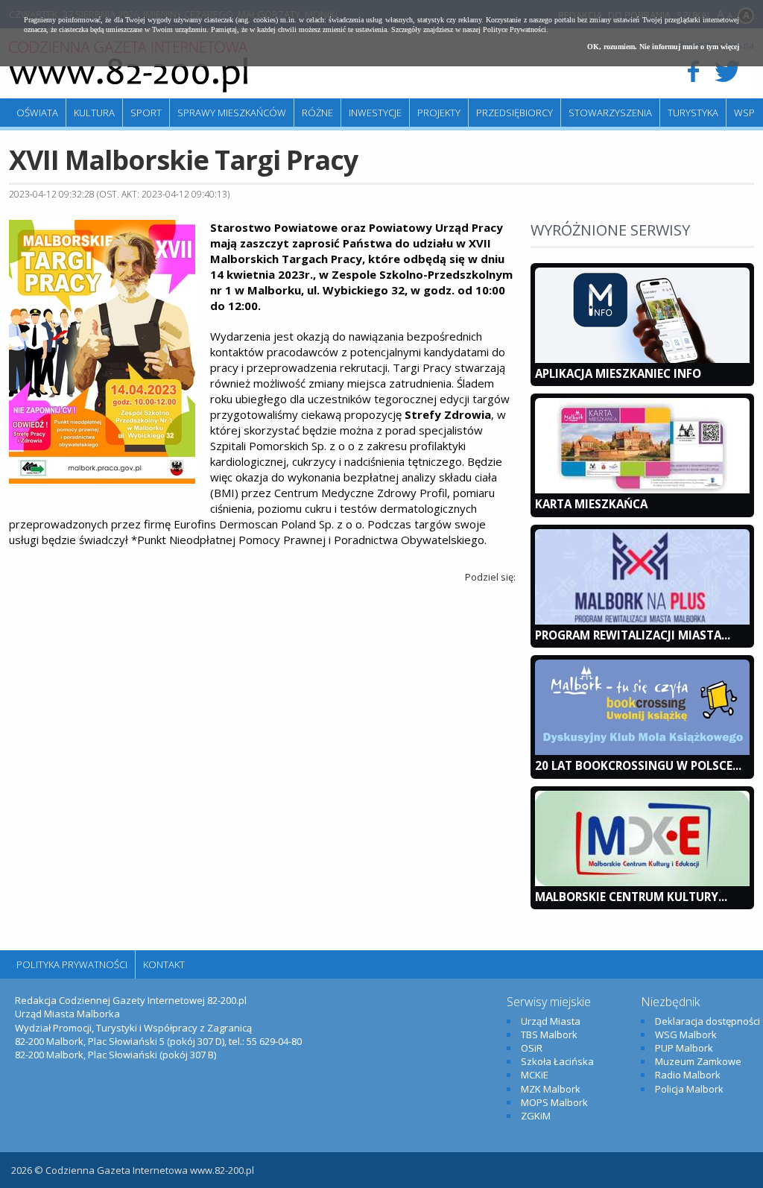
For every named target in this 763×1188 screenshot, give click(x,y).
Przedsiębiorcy (514, 112)
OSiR (531, 1048)
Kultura (94, 112)
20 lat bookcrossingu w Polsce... (638, 765)
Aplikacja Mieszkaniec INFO (618, 373)
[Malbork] (128, 67)
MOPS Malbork (554, 1102)
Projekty (438, 112)
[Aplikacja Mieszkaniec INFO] (642, 359)
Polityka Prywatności (71, 964)
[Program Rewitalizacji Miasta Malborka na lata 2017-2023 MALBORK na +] (642, 621)
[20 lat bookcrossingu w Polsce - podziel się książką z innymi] (642, 751)
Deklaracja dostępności (707, 1021)
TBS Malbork (549, 1034)
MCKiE (534, 1074)
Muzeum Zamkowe (698, 1061)
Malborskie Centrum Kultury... (631, 896)
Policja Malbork (689, 1089)
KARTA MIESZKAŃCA (591, 503)
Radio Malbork (688, 1074)
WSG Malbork (686, 1034)
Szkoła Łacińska (557, 1061)
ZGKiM (536, 1115)
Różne (317, 112)
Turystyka (693, 112)
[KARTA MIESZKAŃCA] (642, 489)
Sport (146, 112)
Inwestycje (375, 112)
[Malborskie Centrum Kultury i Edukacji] (642, 882)
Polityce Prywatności (514, 29)
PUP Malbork (684, 1048)
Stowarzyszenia (610, 112)
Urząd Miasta (550, 1021)
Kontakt (164, 964)
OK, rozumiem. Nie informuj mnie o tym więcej (663, 46)
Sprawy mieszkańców (231, 112)
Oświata (37, 112)
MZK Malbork (550, 1089)
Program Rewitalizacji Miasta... (632, 635)
